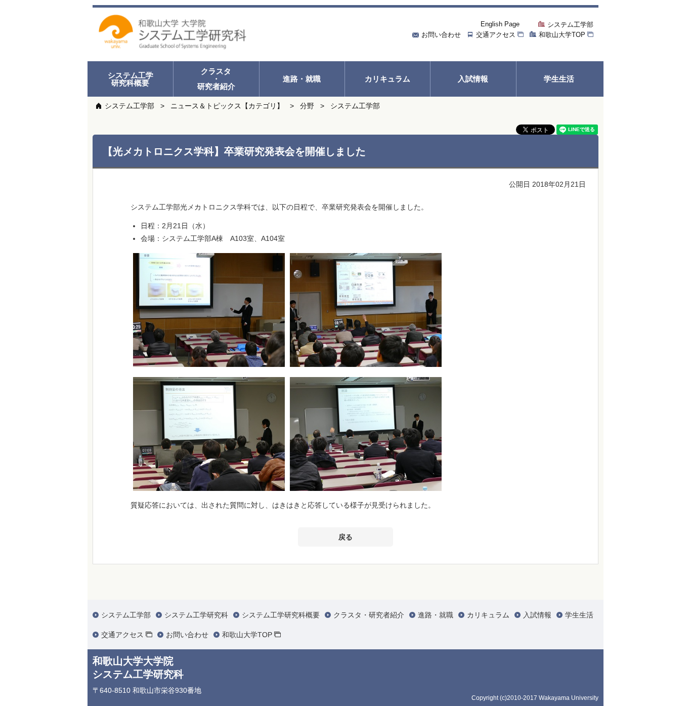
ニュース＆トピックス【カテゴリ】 (227, 106)
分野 (307, 106)
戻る (345, 537)
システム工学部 (129, 106)
